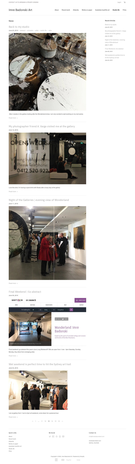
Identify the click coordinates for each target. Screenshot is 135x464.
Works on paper (87, 10)
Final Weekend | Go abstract (25, 291)
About (57, 10)
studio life (43, 30)
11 (42, 421)
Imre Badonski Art (20, 10)
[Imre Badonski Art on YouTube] (63, 437)
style (50, 30)
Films (124, 10)
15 (55, 421)
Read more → (13, 118)
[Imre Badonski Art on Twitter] (50, 437)
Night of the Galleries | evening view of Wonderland (39, 200)
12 (45, 421)
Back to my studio (19, 26)
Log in (119, 2)
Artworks (76, 10)
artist (36, 30)
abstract (22, 30)
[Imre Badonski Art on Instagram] (60, 437)
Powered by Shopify (78, 456)
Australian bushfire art (102, 10)
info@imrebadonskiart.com (96, 436)
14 (52, 421)
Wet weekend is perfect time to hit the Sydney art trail (40, 364)
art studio (30, 30)
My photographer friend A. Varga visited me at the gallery (42, 126)
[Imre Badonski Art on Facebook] (53, 437)
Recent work (66, 10)
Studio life (116, 10)
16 (59, 421)
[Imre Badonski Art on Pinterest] (57, 437)
